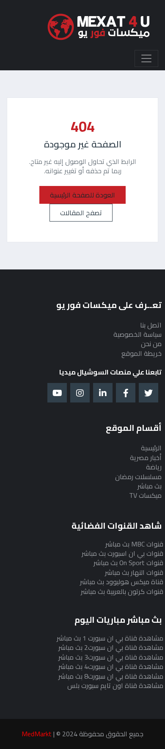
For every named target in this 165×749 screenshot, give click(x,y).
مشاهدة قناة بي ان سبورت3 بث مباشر (110, 657)
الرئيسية (151, 447)
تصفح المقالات (81, 212)
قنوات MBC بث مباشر (134, 544)
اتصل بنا (151, 325)
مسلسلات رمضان (138, 476)
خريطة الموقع (141, 353)
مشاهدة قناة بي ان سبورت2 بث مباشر (110, 647)
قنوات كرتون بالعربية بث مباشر (122, 591)
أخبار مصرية (146, 457)
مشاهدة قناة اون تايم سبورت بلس (115, 685)
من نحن (151, 343)
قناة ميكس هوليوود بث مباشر (121, 581)
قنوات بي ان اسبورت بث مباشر (122, 553)
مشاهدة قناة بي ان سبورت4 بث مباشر (110, 666)
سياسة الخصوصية (137, 334)
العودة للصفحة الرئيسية (82, 195)
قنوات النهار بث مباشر (134, 572)
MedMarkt (37, 733)
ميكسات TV (145, 495)
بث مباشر (150, 486)
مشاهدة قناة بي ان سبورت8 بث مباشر (110, 676)
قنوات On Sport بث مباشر (128, 562)
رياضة (154, 466)
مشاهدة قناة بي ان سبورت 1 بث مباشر (110, 638)
